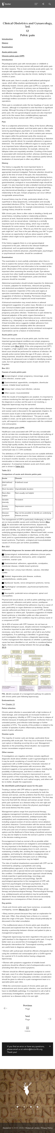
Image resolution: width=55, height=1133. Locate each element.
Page (27, 1007)
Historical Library (32, 1128)
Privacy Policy (46, 1128)
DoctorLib (7, 1128)
